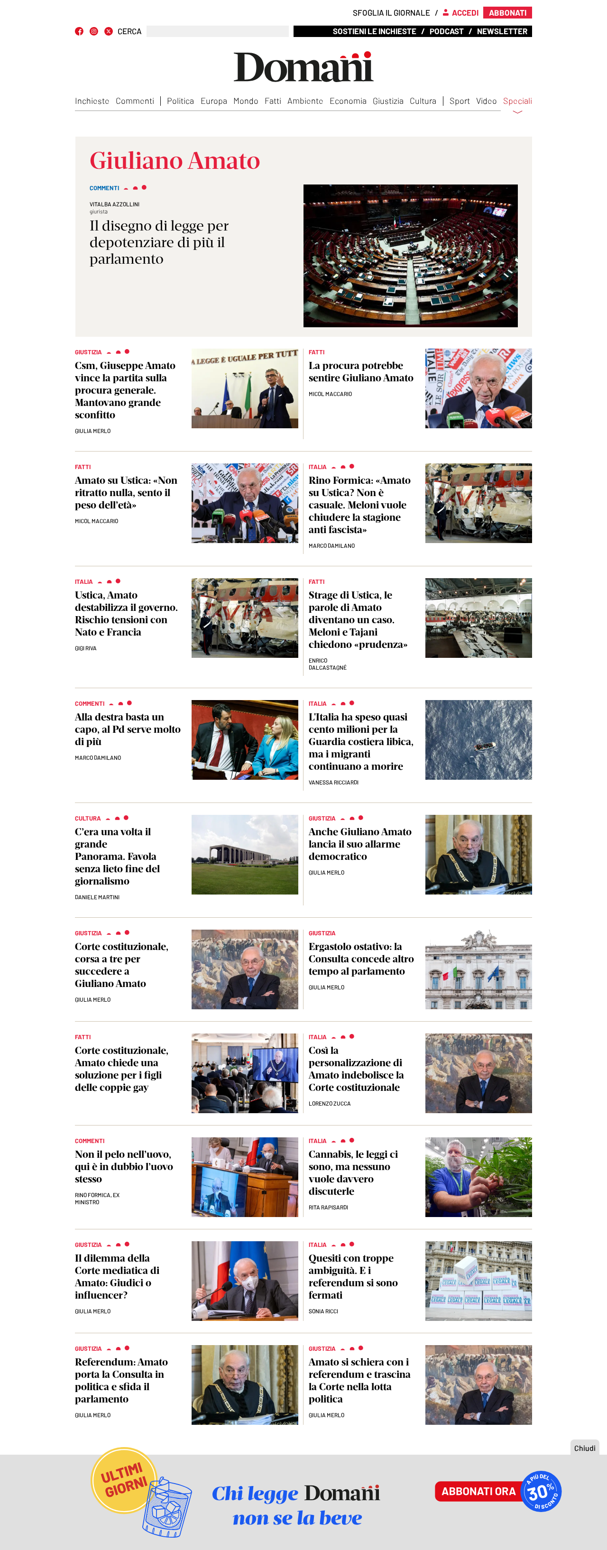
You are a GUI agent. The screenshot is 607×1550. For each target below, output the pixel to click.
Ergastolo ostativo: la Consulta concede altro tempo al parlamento (361, 959)
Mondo (245, 100)
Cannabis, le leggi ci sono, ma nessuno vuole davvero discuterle (353, 1172)
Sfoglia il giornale (391, 12)
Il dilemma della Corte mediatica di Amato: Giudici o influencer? (117, 1276)
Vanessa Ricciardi (334, 782)
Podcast (447, 31)
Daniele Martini (97, 897)
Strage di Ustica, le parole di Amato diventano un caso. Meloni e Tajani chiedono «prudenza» (358, 619)
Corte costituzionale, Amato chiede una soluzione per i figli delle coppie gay (121, 1068)
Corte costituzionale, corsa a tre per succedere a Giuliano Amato (121, 965)
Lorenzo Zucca (330, 1103)
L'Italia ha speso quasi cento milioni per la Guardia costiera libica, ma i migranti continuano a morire (361, 741)
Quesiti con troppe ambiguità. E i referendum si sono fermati (353, 1276)
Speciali (517, 101)
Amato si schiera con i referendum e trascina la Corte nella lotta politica (360, 1380)
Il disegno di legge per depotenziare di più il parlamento (159, 242)
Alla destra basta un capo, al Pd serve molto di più (128, 729)
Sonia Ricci (323, 1311)
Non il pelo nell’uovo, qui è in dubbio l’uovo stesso (124, 1166)
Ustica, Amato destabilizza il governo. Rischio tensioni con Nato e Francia (126, 613)
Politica (180, 100)
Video (486, 100)
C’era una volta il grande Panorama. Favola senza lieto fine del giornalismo (117, 856)
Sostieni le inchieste (374, 31)
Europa (214, 100)
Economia (348, 100)
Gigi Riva (86, 648)
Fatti (273, 100)
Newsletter (502, 31)
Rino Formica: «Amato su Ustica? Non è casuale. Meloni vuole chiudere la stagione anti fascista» (360, 504)
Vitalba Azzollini (114, 204)
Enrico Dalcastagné (328, 664)
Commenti (135, 100)
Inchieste (92, 100)
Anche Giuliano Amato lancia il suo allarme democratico (360, 844)
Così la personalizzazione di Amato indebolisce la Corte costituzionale (356, 1068)
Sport (460, 100)
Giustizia (388, 100)
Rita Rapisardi (328, 1207)
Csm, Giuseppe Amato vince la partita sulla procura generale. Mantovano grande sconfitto (125, 390)
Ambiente (305, 100)
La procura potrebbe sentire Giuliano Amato (361, 372)
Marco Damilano (332, 545)
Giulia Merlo (92, 430)
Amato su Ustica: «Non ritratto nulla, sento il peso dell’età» (126, 492)
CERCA (130, 31)
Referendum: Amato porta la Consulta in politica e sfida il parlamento (121, 1380)
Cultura (423, 100)
